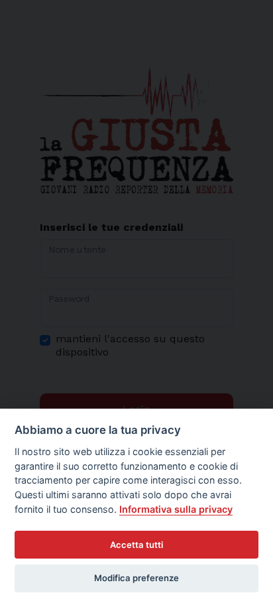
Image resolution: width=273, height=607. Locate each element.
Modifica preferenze (136, 578)
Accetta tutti (136, 544)
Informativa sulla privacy (176, 509)
